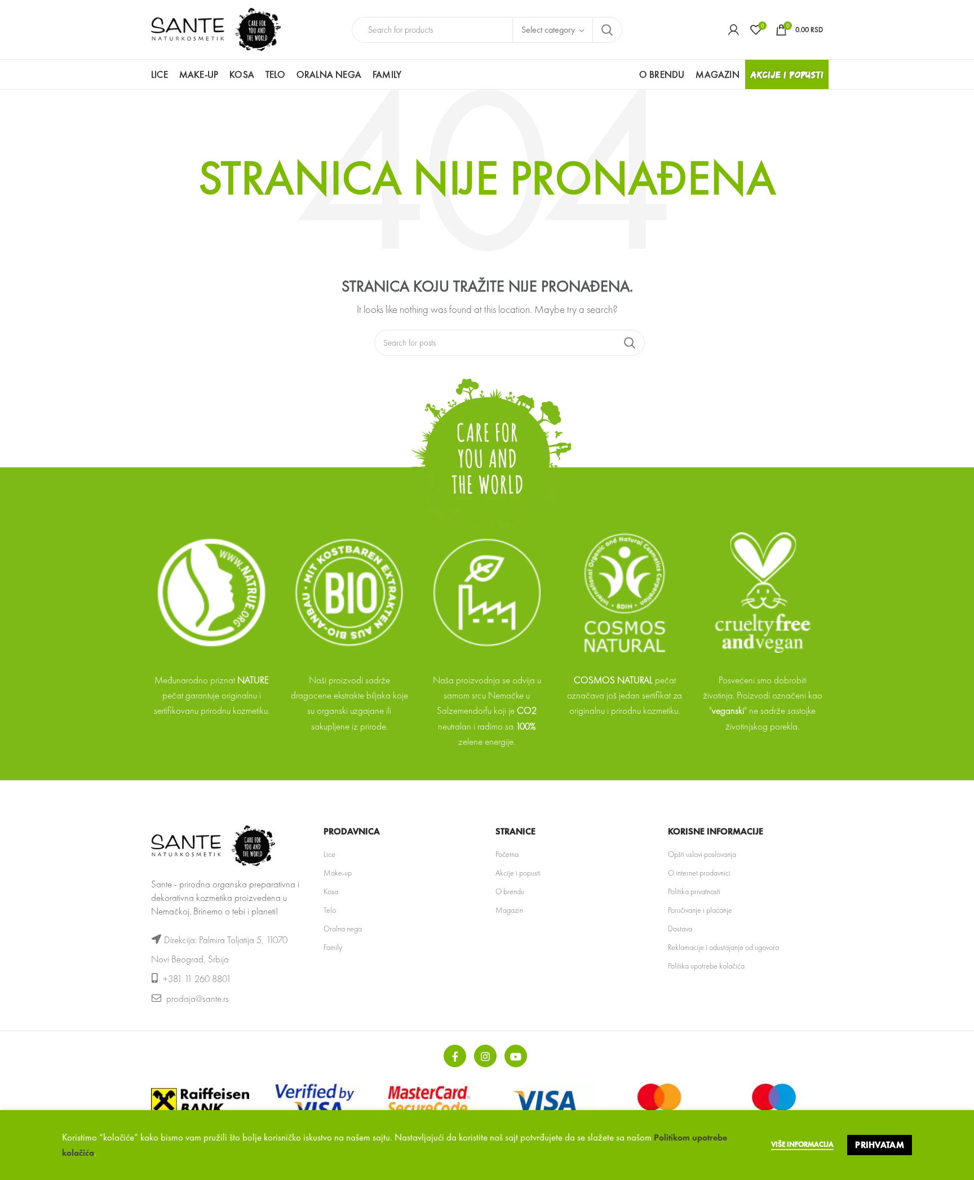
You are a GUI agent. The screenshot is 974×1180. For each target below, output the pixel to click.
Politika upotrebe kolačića (706, 966)
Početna (507, 854)
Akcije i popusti (518, 873)
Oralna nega (343, 928)
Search (607, 30)
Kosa (331, 891)
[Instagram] (485, 1056)
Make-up (338, 873)
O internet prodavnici (699, 873)
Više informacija (802, 1144)
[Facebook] (455, 1056)
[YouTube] (515, 1056)
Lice (329, 854)
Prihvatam (879, 1145)
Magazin (509, 910)
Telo (330, 910)
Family (333, 947)
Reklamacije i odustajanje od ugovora (723, 947)
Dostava (680, 928)
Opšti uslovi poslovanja (702, 854)
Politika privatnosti (694, 891)
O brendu (509, 891)
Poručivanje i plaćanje (700, 910)
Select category (548, 30)
